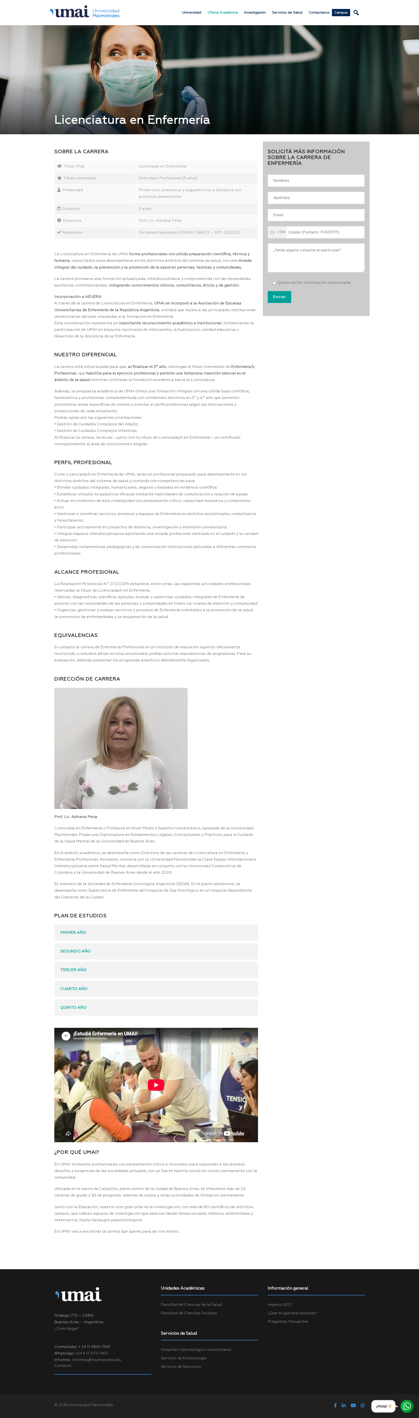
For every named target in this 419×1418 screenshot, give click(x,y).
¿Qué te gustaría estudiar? (293, 1313)
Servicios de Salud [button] (287, 12)
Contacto (63, 1366)
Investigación (255, 12)
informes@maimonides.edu (96, 1360)
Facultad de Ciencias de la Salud (191, 1305)
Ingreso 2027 (280, 1305)
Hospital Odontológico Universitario (196, 1350)
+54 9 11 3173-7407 (92, 1353)
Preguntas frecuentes (288, 1322)
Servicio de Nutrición (181, 1367)
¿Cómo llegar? (66, 1329)
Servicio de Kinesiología (183, 1358)
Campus (341, 12)
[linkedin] (344, 1406)
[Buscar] (356, 12)
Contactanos (319, 12)
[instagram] (363, 1406)
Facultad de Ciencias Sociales (189, 1313)
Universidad (191, 12)
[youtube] (353, 1406)
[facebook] (335, 1406)
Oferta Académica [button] (223, 12)
